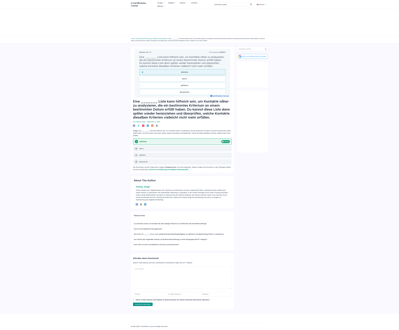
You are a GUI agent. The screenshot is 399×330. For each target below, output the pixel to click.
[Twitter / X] (157, 126)
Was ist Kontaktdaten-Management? (148, 229)
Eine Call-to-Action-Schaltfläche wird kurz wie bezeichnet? (156, 245)
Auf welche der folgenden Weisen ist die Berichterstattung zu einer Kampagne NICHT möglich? (170, 239)
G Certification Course (138, 4)
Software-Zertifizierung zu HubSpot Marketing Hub (151, 38)
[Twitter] (139, 126)
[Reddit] (152, 126)
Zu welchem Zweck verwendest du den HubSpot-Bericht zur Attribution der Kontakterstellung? (170, 224)
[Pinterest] (143, 126)
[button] (163, 2)
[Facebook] (134, 126)
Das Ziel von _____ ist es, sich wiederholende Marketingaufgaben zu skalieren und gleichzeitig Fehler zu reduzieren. (179, 234)
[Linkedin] (148, 126)
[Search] (251, 4)
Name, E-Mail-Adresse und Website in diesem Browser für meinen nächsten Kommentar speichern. (173, 300)
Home (133, 38)
